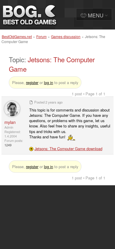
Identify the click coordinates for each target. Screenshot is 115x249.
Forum (41, 36)
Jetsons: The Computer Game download (68, 148)
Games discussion (65, 36)
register (32, 82)
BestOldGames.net (17, 36)
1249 (8, 145)
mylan (10, 122)
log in (48, 82)
